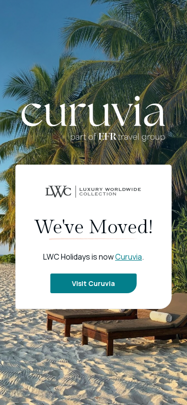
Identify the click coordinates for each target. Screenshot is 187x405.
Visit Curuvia (93, 283)
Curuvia (128, 256)
